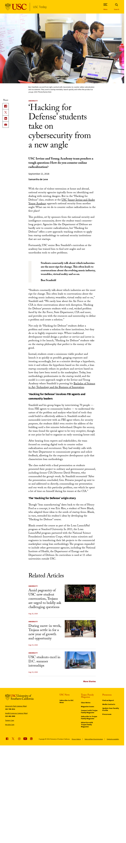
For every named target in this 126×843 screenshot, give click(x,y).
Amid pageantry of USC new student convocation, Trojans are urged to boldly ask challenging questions (44, 599)
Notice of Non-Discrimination (94, 739)
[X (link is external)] (6, 112)
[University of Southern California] (16, 6)
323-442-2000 (10, 716)
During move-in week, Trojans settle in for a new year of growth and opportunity (44, 632)
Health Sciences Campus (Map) (16, 713)
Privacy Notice (76, 739)
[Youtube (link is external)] (25, 739)
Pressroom (106, 714)
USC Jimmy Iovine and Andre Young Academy (61, 202)
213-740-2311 (10, 709)
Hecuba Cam (9, 724)
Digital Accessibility (113, 739)
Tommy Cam (9, 720)
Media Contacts (108, 704)
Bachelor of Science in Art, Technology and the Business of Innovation (61, 386)
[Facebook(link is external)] (6, 106)
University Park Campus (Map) (16, 706)
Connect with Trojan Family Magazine (89, 711)
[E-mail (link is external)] (6, 125)
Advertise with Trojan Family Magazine (87, 724)
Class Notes (85, 702)
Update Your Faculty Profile (110, 709)
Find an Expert (108, 700)
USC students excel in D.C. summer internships (44, 661)
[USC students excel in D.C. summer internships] (80, 660)
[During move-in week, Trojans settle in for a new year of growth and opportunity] (80, 629)
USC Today (40, 7)
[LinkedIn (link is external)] (6, 118)
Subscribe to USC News (66, 701)
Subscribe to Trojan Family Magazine (89, 717)
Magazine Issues (87, 706)
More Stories (89, 681)
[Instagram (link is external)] (19, 739)
